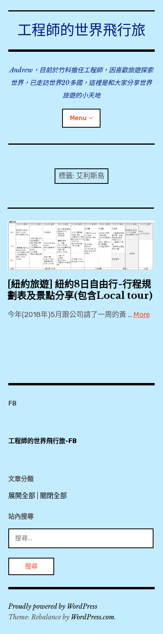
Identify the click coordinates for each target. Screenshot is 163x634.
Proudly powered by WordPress (52, 606)
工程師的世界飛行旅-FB (42, 441)
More (141, 314)
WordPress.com (92, 617)
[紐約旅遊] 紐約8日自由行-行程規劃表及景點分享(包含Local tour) (80, 289)
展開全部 (21, 496)
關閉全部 (53, 496)
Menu (78, 118)
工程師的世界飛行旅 (81, 30)
